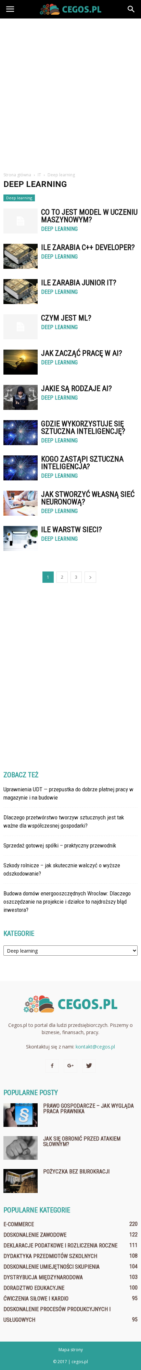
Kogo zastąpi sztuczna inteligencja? (82, 463)
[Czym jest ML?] (20, 326)
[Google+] (70, 1066)
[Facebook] (52, 1066)
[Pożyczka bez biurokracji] (20, 1181)
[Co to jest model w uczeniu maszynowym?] (20, 221)
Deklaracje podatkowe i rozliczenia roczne (60, 1245)
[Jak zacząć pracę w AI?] (20, 362)
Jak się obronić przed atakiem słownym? (81, 1141)
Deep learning (19, 197)
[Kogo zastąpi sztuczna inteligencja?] (20, 467)
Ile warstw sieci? (71, 529)
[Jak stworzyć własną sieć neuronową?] (20, 503)
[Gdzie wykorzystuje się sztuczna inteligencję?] (20, 432)
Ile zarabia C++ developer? (88, 247)
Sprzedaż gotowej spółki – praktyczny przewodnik (59, 845)
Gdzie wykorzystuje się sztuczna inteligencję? (83, 427)
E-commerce (18, 1224)
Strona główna (17, 175)
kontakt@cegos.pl (95, 1046)
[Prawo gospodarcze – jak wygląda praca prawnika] (20, 1115)
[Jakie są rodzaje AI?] (20, 397)
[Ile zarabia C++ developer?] (20, 256)
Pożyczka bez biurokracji (76, 1171)
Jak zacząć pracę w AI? (81, 353)
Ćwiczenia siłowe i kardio (35, 1298)
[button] (131, 9)
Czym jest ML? (66, 318)
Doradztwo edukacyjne (33, 1288)
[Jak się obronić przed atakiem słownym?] (20, 1148)
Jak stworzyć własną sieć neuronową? (87, 498)
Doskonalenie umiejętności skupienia (51, 1267)
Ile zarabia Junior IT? (78, 282)
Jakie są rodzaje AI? (76, 388)
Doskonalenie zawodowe (34, 1235)
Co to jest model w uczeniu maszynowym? (89, 216)
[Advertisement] (70, 92)
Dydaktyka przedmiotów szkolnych (50, 1256)
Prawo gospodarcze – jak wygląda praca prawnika (88, 1109)
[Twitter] (89, 1066)
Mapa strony (71, 1350)
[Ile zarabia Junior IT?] (20, 291)
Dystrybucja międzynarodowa (43, 1277)
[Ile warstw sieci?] (20, 538)
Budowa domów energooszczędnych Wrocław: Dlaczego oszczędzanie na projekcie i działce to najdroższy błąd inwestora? (67, 901)
